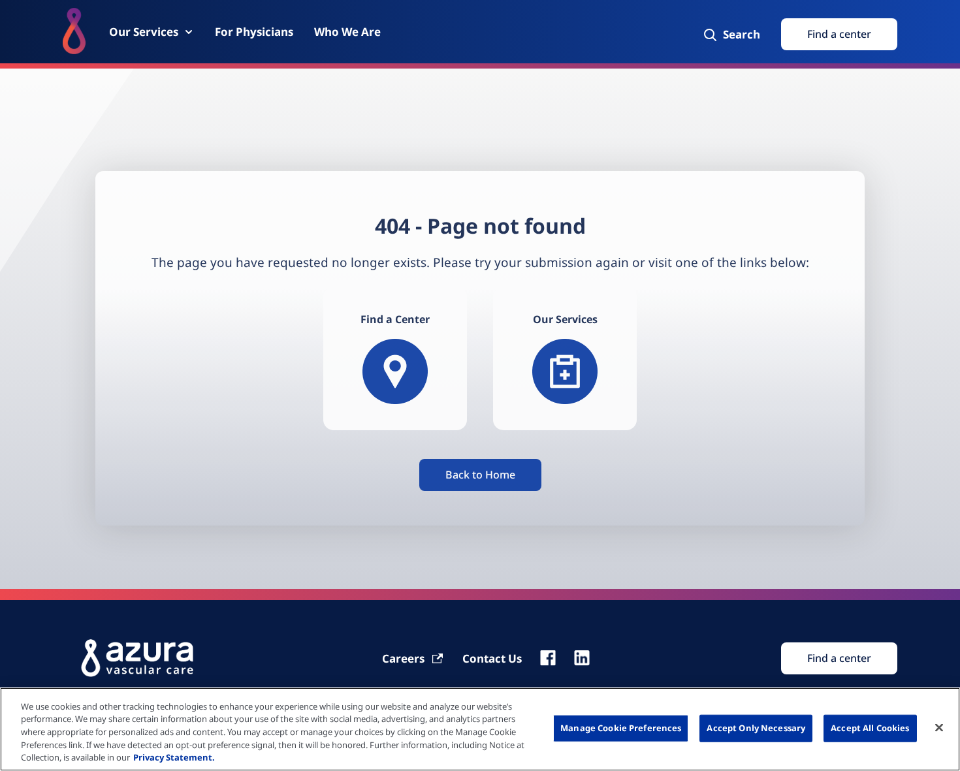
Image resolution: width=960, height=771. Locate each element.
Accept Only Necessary (756, 728)
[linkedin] (582, 658)
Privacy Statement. (174, 757)
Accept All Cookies (870, 728)
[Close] (939, 728)
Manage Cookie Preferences (620, 728)
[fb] (548, 658)
